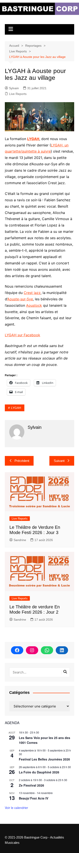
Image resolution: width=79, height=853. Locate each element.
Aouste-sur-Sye (20, 299)
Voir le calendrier (16, 807)
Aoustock (34, 305)
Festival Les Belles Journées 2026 (44, 759)
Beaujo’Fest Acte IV (33, 798)
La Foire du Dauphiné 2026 (39, 772)
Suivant (59, 461)
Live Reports (18, 94)
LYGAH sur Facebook (22, 335)
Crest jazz (32, 292)
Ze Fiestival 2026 (31, 785)
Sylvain (14, 88)
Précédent (21, 461)
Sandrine (20, 540)
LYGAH (33, 139)
